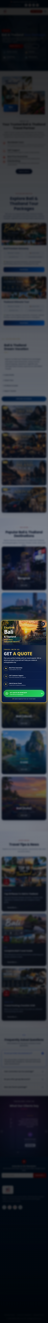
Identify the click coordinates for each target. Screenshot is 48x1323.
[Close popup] (43, 624)
